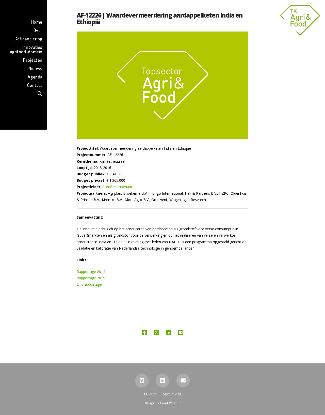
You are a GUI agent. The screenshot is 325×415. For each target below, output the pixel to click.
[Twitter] (142, 381)
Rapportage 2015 (91, 277)
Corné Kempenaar (117, 186)
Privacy (150, 394)
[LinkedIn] (162, 381)
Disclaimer (172, 394)
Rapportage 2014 (91, 271)
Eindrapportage (89, 284)
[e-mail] (183, 380)
